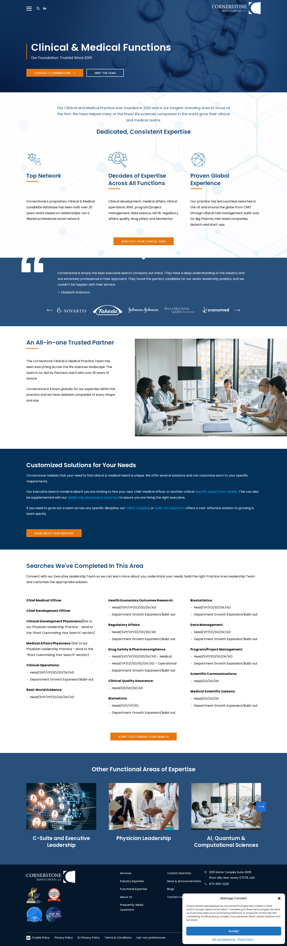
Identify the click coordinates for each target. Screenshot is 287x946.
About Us (126, 897)
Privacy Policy (246, 939)
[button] (279, 898)
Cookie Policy (41, 938)
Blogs (170, 889)
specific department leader (216, 491)
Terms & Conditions (118, 938)
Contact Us (175, 897)
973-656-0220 (219, 884)
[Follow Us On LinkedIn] (45, 9)
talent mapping (138, 508)
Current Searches (179, 873)
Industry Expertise (132, 881)
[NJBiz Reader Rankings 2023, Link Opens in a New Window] (54, 895)
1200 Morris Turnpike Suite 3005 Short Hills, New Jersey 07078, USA (232, 875)
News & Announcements (184, 881)
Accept (233, 931)
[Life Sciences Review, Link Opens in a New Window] (34, 895)
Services (125, 873)
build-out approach (170, 508)
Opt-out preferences (224, 939)
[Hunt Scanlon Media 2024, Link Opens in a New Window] (34, 915)
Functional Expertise (133, 889)
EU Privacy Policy (89, 938)
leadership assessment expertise (93, 497)
